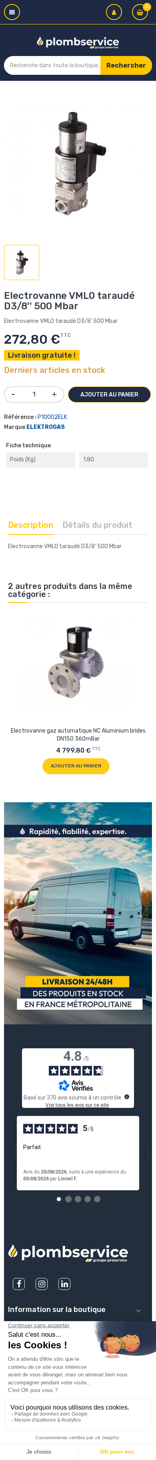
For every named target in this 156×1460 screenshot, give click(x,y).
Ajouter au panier (109, 394)
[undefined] (127, 1096)
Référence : (20, 417)
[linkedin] (64, 1284)
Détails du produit (97, 525)
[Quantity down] (13, 392)
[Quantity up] (54, 393)
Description (30, 525)
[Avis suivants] (145, 1153)
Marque (14, 427)
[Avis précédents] (10, 1153)
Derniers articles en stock (54, 370)
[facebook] (19, 1284)
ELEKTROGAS (45, 427)
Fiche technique (28, 445)
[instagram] (42, 1284)
